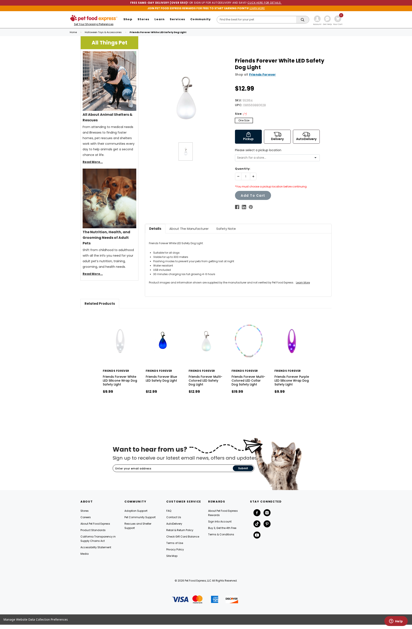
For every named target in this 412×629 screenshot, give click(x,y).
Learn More (303, 282)
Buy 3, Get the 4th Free (222, 528)
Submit (243, 468)
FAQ (168, 511)
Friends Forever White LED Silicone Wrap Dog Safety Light (120, 381)
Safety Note (226, 228)
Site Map (171, 556)
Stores (84, 511)
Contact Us (173, 517)
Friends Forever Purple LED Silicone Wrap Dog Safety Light (291, 381)
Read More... (93, 162)
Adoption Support (135, 511)
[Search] (302, 20)
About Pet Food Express (95, 523)
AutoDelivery (174, 523)
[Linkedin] (244, 207)
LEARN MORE (257, 8)
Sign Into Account (220, 521)
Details (155, 228)
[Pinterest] (251, 207)
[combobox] (275, 157)
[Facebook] (237, 207)
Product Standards (93, 530)
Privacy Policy (175, 549)
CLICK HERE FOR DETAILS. (264, 3)
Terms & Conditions (221, 534)
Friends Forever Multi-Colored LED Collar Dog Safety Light (248, 381)
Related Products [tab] (100, 303)
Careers (85, 517)
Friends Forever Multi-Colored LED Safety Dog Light (205, 381)
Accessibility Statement (95, 547)
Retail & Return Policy (179, 530)
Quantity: (242, 169)
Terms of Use (174, 543)
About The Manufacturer (189, 228)
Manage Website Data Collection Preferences (35, 619)
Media (84, 554)
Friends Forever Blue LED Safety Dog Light (161, 379)
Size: (241, 114)
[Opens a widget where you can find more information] (396, 621)
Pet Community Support (140, 517)
